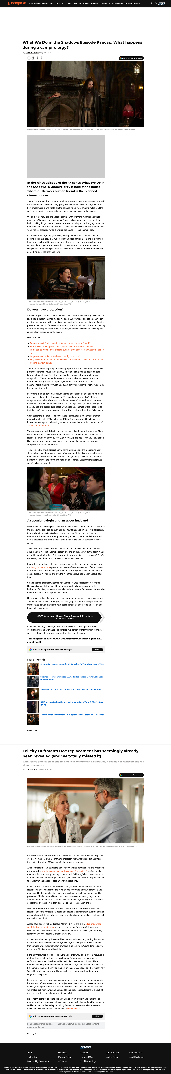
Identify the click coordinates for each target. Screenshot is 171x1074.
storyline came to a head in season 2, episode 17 (64, 871)
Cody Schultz (32, 769)
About (86, 3)
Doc (36, 1034)
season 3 (73, 1008)
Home (29, 730)
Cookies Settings (88, 1061)
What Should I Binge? (38, 3)
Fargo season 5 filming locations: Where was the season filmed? (60, 343)
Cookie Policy (112, 1057)
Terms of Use (87, 1057)
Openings (62, 1052)
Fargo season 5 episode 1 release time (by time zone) (55, 356)
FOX (64, 3)
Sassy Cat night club (40, 567)
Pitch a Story (33, 1057)
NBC (70, 3)
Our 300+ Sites (112, 1052)
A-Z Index (62, 1061)
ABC (52, 3)
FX (36, 730)
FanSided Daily (136, 1052)
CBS (58, 3)
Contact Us (105, 3)
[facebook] (151, 3)
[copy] (41, 58)
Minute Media (15, 1067)
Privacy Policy (64, 1057)
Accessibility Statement (38, 1061)
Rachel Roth (32, 52)
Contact (84, 1052)
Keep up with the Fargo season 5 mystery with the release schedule (61, 346)
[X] (156, 3)
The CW (77, 3)
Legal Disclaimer (136, 1057)
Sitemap (94, 3)
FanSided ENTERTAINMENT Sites (126, 3)
